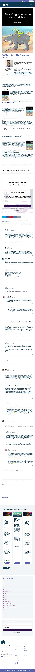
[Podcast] (27, 1)
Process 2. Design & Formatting (9, 603)
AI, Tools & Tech (7, 580)
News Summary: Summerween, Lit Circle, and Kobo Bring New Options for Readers (28, 522)
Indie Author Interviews (8, 589)
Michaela (6, 316)
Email (19, 472)
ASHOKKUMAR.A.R (8, 258)
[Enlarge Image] (17, 30)
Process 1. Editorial (8, 601)
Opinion (6, 597)
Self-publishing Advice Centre (17, 645)
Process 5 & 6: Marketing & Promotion (11, 607)
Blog (25, 648)
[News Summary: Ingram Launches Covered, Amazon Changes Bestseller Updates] (7, 515)
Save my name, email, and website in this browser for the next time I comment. (15, 480)
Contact (25, 655)
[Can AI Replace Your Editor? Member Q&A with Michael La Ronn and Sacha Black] (17, 516)
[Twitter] (22, 1)
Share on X (29, 172)
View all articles (6, 567)
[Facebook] (25, 1)
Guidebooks (26, 644)
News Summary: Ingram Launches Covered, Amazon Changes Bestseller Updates (6, 522)
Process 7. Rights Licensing (9, 609)
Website (3, 476)
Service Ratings (17, 658)
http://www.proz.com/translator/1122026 (11, 270)
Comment (3, 484)
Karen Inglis (7, 369)
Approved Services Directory (16, 663)
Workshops (26, 650)
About (16, 643)
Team (16, 647)
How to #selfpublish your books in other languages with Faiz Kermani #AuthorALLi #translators (17, 171)
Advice (25, 643)
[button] (4, 217)
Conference (26, 652)
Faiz (7, 357)
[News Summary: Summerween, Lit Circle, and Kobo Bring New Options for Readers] (27, 515)
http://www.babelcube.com (23, 291)
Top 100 (6, 611)
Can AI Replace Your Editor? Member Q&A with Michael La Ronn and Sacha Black (17, 522)
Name (3, 472)
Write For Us (17, 649)
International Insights (8, 591)
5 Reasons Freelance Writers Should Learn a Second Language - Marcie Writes (15, 220)
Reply (32, 225)
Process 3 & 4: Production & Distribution (11, 605)
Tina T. (9, 449)
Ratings (16, 655)
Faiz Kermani (29, 60)
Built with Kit (17, 210)
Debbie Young (8, 296)
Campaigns (6, 587)
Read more (7, 562)
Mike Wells (7, 247)
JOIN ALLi (31, 1)
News (5, 595)
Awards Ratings (17, 660)
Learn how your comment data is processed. (20, 499)
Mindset (6, 593)
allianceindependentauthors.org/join (6, 654)
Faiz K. (7, 431)
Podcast (6, 599)
